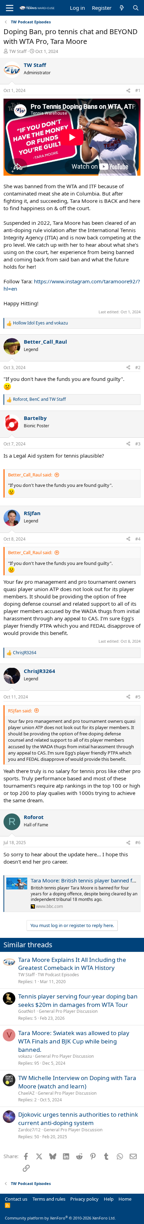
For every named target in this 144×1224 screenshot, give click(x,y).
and (40, 323)
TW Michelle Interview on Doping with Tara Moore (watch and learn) (77, 1082)
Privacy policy (84, 1199)
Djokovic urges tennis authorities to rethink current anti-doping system (78, 1118)
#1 (138, 90)
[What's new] (122, 7)
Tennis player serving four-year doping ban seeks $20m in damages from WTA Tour (78, 1000)
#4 (138, 539)
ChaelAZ (26, 1093)
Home (124, 1199)
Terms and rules (49, 1199)
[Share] (128, 91)
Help (109, 1199)
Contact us (16, 1199)
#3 (138, 444)
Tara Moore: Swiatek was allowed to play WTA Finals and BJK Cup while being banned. (73, 1041)
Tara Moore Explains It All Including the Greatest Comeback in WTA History (72, 964)
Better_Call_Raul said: (30, 475)
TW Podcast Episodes (58, 975)
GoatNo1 (27, 1011)
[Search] (136, 7)
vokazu (25, 1056)
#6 (138, 843)
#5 (138, 697)
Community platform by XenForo (60, 1218)
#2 (138, 367)
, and (39, 399)
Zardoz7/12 (29, 1130)
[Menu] (9, 8)
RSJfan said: (20, 710)
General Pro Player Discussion (68, 1011)
